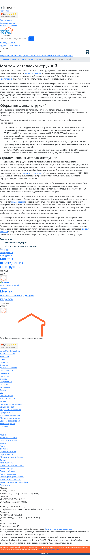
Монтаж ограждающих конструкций (11, 262)
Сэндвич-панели (7, 407)
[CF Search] (31, 38)
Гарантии (4, 384)
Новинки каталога (8, 437)
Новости (18, 55)
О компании (45, 55)
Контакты (4, 11)
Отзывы (36, 55)
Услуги (3, 55)
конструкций (6, 79)
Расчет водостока (8, 474)
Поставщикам (6, 370)
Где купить (5, 485)
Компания (4, 356)
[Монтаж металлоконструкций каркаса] (9, 285)
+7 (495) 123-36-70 (8, 42)
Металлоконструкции (15, 243)
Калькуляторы (66, 55)
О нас (2, 359)
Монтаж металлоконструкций (21, 246)
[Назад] (1, 243)
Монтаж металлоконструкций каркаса (17, 295)
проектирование (33, 73)
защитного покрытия (33, 173)
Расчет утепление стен (10, 479)
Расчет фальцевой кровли (12, 476)
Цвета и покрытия (8, 440)
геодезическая (18, 202)
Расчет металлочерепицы (12, 465)
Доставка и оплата (8, 25)
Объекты (10, 55)
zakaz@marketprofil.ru (10, 351)
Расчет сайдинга (7, 471)
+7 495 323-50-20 (7, 353)
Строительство (7, 454)
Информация (6, 381)
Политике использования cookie (49, 549)
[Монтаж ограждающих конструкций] (9, 252)
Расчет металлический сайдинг (14, 482)
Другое (3, 460)
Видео (3, 393)
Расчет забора (6, 468)
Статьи (3, 390)
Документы (27, 55)
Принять (45, 554)
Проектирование (8, 451)
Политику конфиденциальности (59, 529)
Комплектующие (7, 423)
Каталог (3, 401)
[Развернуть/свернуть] (89, 243)
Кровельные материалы (11, 404)
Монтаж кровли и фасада (11, 457)
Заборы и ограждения (10, 421)
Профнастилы (6, 412)
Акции (3, 435)
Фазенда (4, 426)
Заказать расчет (7, 23)
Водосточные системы (10, 409)
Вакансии (55, 55)
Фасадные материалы (10, 415)
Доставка (4, 448)
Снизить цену (6, 20)
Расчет (3, 446)
